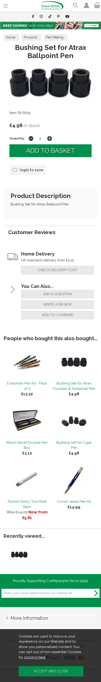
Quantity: (17, 138)
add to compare (57, 315)
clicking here (34, 657)
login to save (31, 170)
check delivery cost (57, 270)
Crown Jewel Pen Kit (74, 501)
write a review (57, 304)
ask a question (57, 294)
